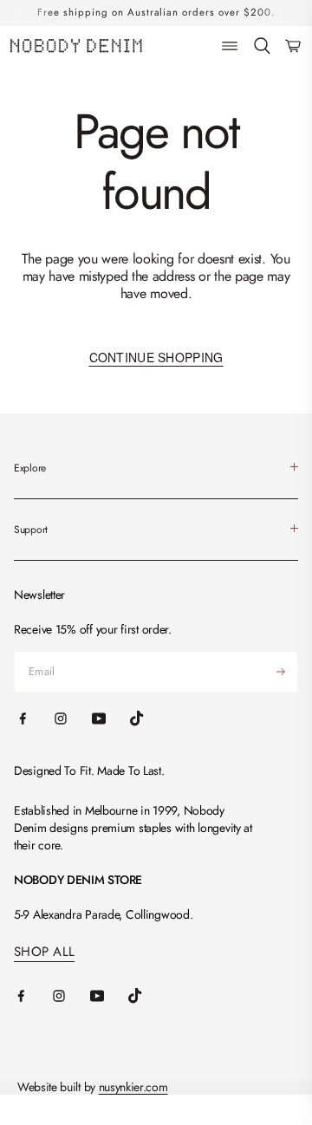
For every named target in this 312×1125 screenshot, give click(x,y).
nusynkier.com (133, 1087)
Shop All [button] (44, 952)
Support (31, 529)
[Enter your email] (280, 672)
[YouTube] (109, 996)
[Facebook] (33, 996)
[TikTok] (147, 996)
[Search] (262, 46)
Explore (30, 468)
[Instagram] (71, 996)
